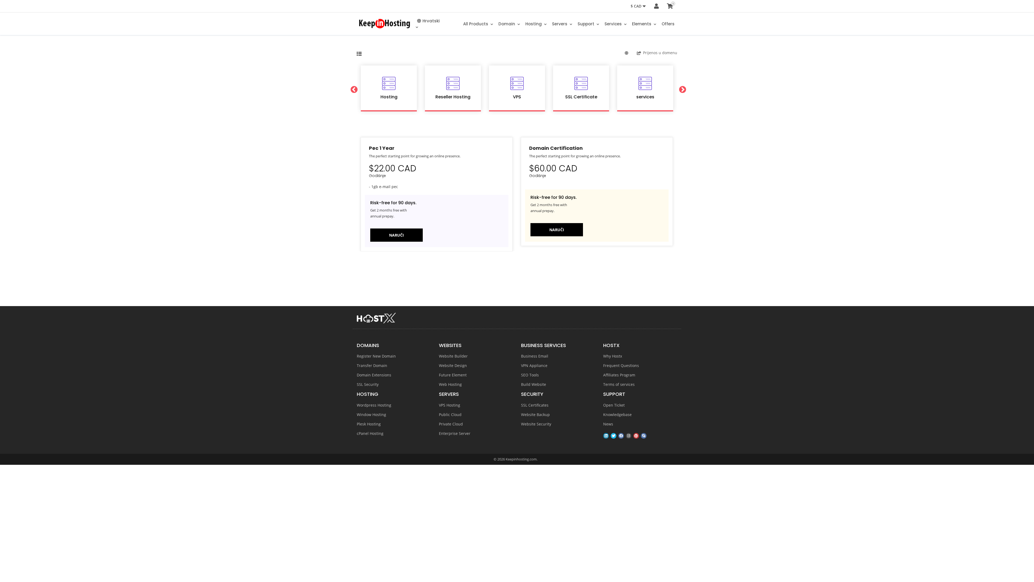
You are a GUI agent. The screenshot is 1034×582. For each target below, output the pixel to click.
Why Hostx (612, 356)
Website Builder (453, 356)
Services (614, 24)
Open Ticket (614, 405)
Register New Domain (376, 356)
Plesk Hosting (369, 424)
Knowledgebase (617, 414)
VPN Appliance (534, 365)
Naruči (396, 235)
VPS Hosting (449, 405)
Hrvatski (431, 21)
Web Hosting (450, 384)
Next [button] (681, 88)
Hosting (534, 24)
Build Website (533, 384)
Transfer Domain (372, 365)
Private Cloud (451, 424)
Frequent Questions (621, 365)
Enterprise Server (454, 433)
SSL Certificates (535, 405)
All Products (476, 24)
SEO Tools (530, 374)
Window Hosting (371, 414)
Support (586, 24)
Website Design (453, 365)
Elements (642, 24)
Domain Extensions (374, 374)
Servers (560, 24)
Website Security (536, 424)
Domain (507, 24)
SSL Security (368, 384)
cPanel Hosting (370, 433)
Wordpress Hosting (374, 405)
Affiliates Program (619, 374)
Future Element (453, 374)
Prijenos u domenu (660, 52)
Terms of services (619, 384)
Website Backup (535, 414)
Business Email (534, 356)
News (608, 424)
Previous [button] (352, 88)
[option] (389, 88)
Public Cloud (450, 414)
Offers (668, 24)
